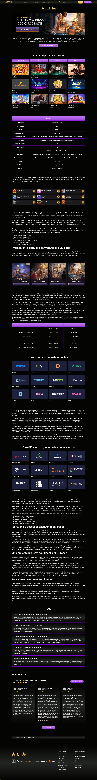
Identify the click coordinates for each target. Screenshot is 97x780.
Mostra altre (48, 727)
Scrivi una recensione (77, 681)
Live (38, 60)
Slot (75, 60)
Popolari (20, 60)
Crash (56, 60)
